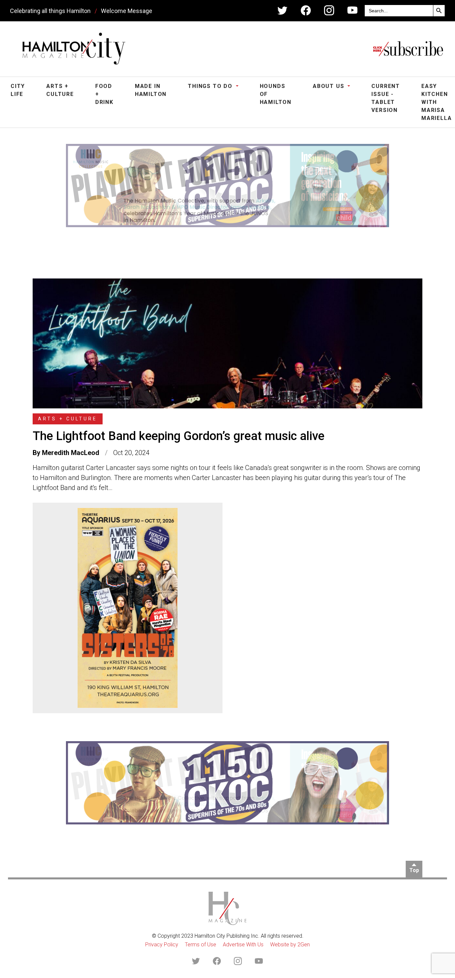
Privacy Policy (161, 944)
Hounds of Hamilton (275, 94)
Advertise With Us (243, 944)
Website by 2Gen (290, 944)
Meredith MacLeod (70, 453)
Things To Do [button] (211, 86)
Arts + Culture (60, 90)
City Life (18, 90)
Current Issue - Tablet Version (385, 98)
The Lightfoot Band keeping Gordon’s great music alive (178, 436)
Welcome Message (126, 10)
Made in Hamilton (151, 90)
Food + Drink (104, 94)
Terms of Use (200, 944)
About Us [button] (329, 86)
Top (414, 870)
